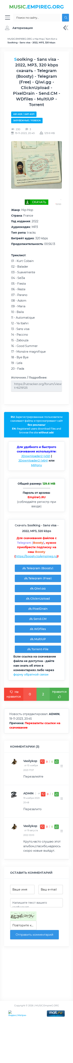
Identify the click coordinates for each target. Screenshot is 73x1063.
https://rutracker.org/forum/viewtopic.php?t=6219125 (38, 385)
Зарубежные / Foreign (27, 120)
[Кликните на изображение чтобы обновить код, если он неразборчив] (23, 916)
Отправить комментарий (34, 934)
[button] (18, 28)
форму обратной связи (30, 674)
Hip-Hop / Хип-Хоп (44, 38)
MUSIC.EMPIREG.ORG (20, 38)
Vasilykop (30, 761)
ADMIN (28, 793)
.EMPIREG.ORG (36, 7)
